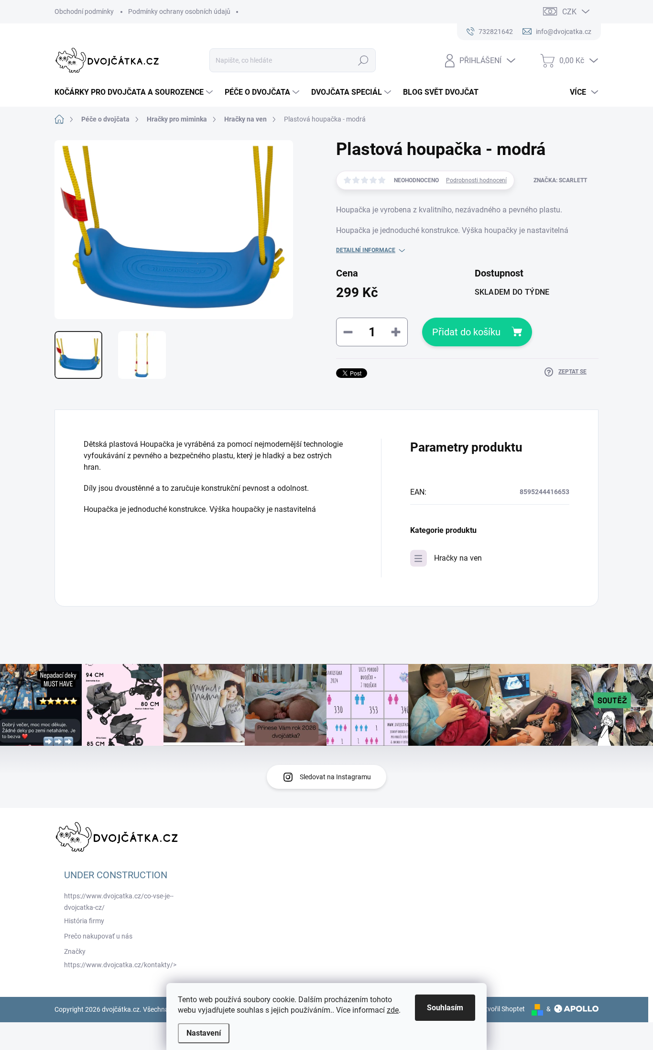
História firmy (84, 921)
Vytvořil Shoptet (501, 1009)
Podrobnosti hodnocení (476, 180)
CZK (569, 11)
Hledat (363, 60)
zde (393, 1010)
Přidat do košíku (466, 332)
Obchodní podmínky (84, 11)
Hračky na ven (458, 558)
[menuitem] (134, 92)
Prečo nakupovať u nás (98, 936)
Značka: (560, 180)
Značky (75, 951)
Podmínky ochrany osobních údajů (179, 11)
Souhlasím (445, 1007)
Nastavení (203, 1033)
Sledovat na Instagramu (335, 777)
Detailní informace (365, 250)
